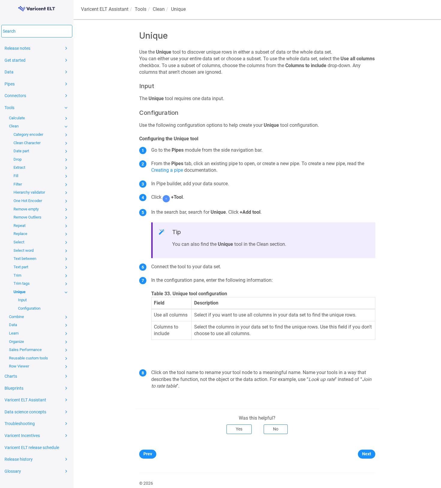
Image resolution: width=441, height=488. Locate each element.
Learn (14, 333)
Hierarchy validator (29, 192)
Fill (16, 176)
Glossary (12, 471)
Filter (18, 184)
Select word (24, 250)
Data (9, 72)
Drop (18, 159)
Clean (14, 126)
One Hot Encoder (28, 200)
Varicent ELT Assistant (25, 399)
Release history (18, 459)
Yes (239, 429)
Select (19, 242)
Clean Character (27, 143)
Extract (19, 167)
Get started (15, 60)
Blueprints (13, 388)
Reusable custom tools (28, 358)
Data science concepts (25, 411)
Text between (25, 258)
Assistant (104, 9)
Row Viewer (19, 366)
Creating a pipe (167, 170)
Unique (20, 292)
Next (366, 453)
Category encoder (28, 134)
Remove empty (26, 209)
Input (22, 300)
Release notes (17, 48)
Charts (10, 376)
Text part (21, 267)
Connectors (15, 95)
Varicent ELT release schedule (31, 447)
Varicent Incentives (22, 435)
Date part (21, 151)
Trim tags (22, 283)
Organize (16, 341)
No (275, 429)
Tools (9, 107)
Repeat (20, 225)
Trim (17, 275)
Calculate (17, 118)
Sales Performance (25, 349)
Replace (20, 233)
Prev (147, 453)
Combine (16, 316)
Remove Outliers (27, 217)
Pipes (9, 84)
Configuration (29, 308)
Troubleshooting (19, 423)
